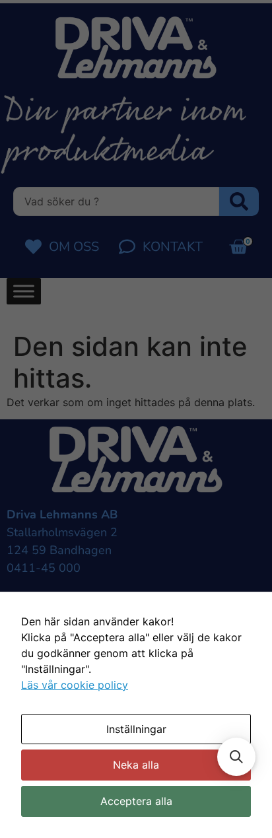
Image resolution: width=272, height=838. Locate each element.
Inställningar (136, 729)
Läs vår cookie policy (74, 684)
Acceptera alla (136, 801)
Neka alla (136, 764)
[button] (236, 757)
